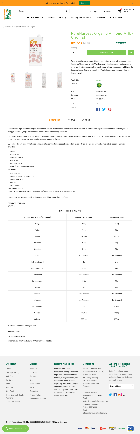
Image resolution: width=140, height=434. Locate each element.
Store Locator (35, 384)
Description (54, 119)
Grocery (8, 369)
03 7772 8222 (92, 407)
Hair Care (9, 380)
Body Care (9, 376)
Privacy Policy (35, 395)
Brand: (73, 91)
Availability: (75, 80)
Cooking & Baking (12, 372)
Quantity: (74, 48)
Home (8, 384)
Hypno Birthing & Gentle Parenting (15, 396)
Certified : (74, 84)
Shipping (86, 119)
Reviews (71, 119)
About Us (33, 369)
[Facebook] (115, 396)
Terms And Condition (38, 399)
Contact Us (34, 391)
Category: (74, 95)
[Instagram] (120, 396)
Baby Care (9, 387)
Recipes (33, 376)
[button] (121, 43)
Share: (73, 108)
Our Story (33, 372)
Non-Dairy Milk (102, 95)
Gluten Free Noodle (13, 402)
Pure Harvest (101, 92)
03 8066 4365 (97, 395)
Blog (31, 380)
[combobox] (43, 11)
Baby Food (10, 391)
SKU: (73, 99)
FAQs (32, 387)
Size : (73, 103)
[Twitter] (110, 396)
